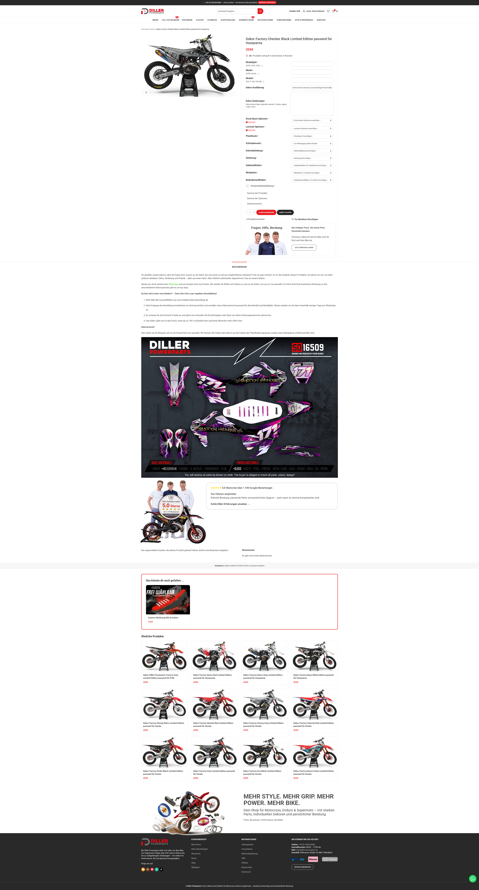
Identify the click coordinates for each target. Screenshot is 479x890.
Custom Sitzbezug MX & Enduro (163, 617)
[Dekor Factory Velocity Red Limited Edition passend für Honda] (315, 704)
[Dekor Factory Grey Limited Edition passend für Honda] (214, 752)
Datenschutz (246, 867)
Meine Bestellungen (199, 849)
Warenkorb (195, 854)
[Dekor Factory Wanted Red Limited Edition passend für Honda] (214, 704)
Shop (193, 863)
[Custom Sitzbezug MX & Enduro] (168, 599)
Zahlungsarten (247, 844)
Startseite (145, 29)
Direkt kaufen (285, 212)
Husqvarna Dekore (257, 566)
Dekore (152, 29)
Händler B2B (294, 11)
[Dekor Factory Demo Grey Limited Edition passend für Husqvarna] (264, 656)
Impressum (246, 872)
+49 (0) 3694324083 (213, 3)
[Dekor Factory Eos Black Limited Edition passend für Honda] (264, 752)
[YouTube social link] (152, 869)
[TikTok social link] (161, 869)
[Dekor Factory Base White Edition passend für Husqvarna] (315, 656)
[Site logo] (152, 11)
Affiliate (244, 863)
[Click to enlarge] (146, 92)
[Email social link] (143, 869)
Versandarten (247, 849)
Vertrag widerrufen (302, 867)
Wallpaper (195, 867)
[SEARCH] (260, 11)
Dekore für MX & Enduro (240, 566)
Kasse (193, 858)
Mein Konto (196, 844)
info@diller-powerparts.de (307, 850)
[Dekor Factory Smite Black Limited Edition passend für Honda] (164, 752)
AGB (243, 858)
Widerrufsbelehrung (249, 854)
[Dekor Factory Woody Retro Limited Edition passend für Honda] (164, 704)
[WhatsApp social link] (157, 869)
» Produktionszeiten (255, 219)
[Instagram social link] (148, 869)
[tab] (239, 265)
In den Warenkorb (266, 212)
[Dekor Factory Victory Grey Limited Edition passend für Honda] (264, 704)
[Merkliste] (328, 11)
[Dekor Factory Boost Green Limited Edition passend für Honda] (315, 752)
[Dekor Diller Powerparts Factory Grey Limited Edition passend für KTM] (164, 656)
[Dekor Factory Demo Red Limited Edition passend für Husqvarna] (214, 656)
